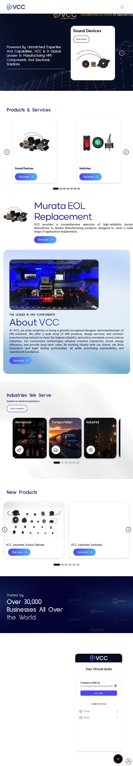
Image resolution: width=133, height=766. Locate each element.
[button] (122, 7)
